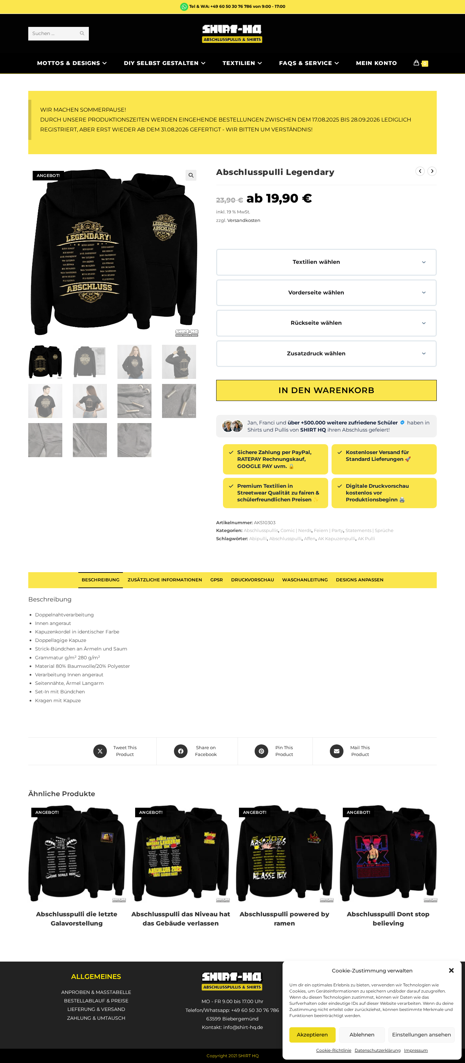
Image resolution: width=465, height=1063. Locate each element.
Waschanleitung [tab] (305, 579)
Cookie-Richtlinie (333, 1050)
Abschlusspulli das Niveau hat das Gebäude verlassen (180, 919)
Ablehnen (362, 1034)
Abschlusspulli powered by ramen (284, 919)
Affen (310, 538)
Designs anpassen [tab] (360, 579)
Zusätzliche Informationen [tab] (165, 579)
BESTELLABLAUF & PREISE (96, 1001)
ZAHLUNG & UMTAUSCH (96, 1018)
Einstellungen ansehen (421, 1034)
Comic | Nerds (295, 530)
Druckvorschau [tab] (252, 579)
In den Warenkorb (326, 390)
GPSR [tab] (216, 579)
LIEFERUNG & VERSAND (96, 1009)
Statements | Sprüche (370, 530)
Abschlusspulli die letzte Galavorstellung (76, 919)
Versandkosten (243, 220)
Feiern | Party (328, 530)
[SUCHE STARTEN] (82, 34)
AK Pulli (366, 538)
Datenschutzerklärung (378, 1050)
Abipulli (258, 538)
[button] (451, 970)
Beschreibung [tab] (100, 579)
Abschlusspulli (285, 538)
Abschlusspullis (261, 530)
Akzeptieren (312, 1034)
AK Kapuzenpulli (336, 538)
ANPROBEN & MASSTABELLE (96, 992)
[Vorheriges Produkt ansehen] (420, 171)
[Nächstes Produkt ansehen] (432, 171)
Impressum (416, 1050)
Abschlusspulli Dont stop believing (388, 919)
